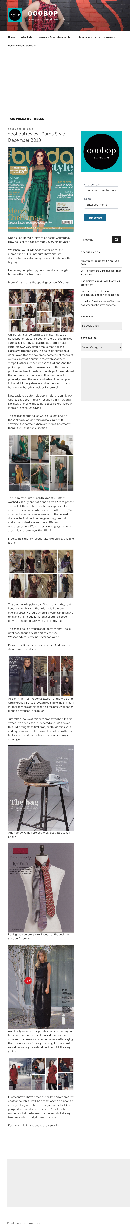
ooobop (43, 13)
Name (87, 198)
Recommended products (22, 45)
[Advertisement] (65, 77)
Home (11, 37)
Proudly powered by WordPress (24, 1223)
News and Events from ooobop (55, 37)
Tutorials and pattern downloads (97, 37)
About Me (26, 37)
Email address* (92, 184)
